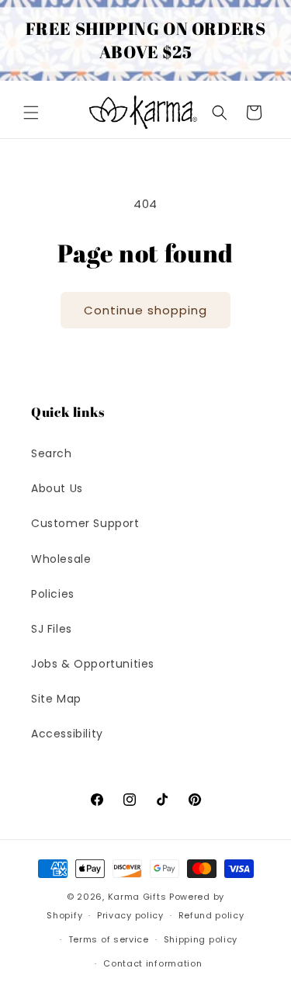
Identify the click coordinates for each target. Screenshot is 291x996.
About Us (57, 488)
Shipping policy (201, 939)
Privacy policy (130, 915)
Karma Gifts (137, 896)
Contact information (152, 963)
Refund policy (211, 915)
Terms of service (108, 939)
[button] (31, 112)
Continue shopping (145, 310)
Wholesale (61, 559)
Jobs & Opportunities (92, 664)
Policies (52, 594)
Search (51, 453)
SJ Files (51, 629)
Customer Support (85, 523)
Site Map (56, 698)
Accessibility (67, 733)
